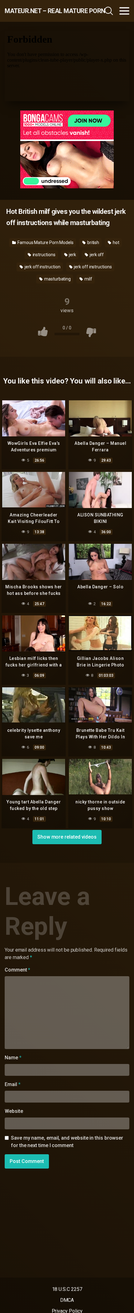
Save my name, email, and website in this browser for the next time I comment (67, 1141)
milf (88, 278)
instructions (43, 254)
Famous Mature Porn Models (45, 242)
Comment (17, 970)
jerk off (96, 254)
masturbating (57, 278)
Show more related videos (67, 837)
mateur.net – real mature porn (42, 10)
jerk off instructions (92, 266)
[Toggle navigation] (124, 11)
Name (13, 1058)
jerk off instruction (42, 266)
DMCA (67, 1300)
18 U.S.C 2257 (67, 1289)
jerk (72, 254)
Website (14, 1111)
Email (12, 1084)
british (92, 242)
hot (115, 242)
